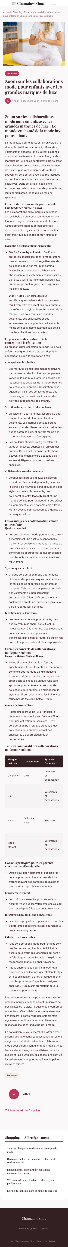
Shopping (17, 12)
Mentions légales (28, 1228)
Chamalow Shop (27, 3)
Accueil (7, 12)
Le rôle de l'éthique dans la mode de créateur (32, 1190)
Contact (44, 1228)
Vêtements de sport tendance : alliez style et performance (31, 1181)
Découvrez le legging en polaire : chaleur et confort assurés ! (31, 1160)
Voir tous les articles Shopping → (24, 1110)
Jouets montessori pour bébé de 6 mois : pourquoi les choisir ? (29, 1171)
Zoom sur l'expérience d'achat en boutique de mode (32, 1150)
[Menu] (54, 3)
